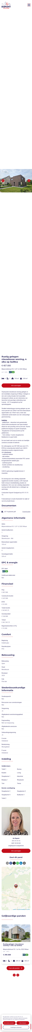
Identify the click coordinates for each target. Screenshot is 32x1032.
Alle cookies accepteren (9, 1023)
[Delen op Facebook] (10, 863)
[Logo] (9, 5)
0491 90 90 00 (16, 843)
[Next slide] (17, 975)
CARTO (28, 909)
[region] (16, 180)
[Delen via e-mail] (7, 863)
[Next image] (29, 180)
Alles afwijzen (22, 1023)
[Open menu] (29, 5)
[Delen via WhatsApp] (17, 863)
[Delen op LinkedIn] (20, 863)
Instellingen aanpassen (16, 1027)
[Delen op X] (14, 863)
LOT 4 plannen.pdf (10, 512)
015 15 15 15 (16, 841)
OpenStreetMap (21, 909)
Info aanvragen (16, 385)
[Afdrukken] (24, 863)
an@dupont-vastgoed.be (16, 846)
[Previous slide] (14, 975)
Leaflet (14, 909)
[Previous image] (3, 180)
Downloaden (26, 512)
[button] (16, 885)
